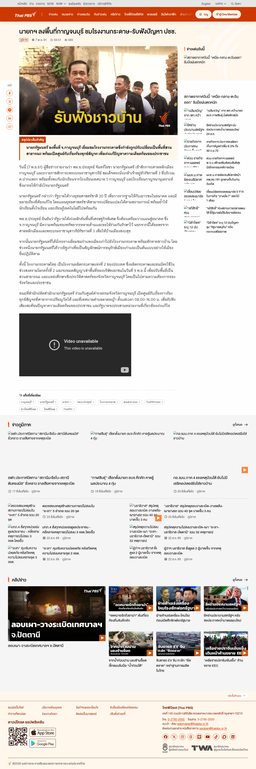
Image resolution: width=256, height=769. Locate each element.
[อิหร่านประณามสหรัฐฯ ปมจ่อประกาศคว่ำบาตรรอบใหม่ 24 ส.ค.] (194, 128)
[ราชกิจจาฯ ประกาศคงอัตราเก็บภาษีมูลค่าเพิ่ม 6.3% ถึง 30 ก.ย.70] (194, 144)
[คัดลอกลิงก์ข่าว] (9, 126)
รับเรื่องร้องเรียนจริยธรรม (124, 707)
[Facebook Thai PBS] (165, 737)
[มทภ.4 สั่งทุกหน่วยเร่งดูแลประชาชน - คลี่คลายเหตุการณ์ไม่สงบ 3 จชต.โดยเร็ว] (24, 533)
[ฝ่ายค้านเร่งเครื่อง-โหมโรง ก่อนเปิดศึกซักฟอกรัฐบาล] (178, 598)
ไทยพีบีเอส (49, 409)
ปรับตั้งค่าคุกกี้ (117, 714)
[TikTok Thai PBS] (216, 737)
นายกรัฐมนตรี (47, 402)
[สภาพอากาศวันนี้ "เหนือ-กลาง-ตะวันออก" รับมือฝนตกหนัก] (217, 73)
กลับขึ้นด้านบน (234, 695)
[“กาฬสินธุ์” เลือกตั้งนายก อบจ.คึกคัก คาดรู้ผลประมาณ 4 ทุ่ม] (128, 452)
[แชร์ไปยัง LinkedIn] (9, 118)
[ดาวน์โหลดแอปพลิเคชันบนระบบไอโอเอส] (42, 732)
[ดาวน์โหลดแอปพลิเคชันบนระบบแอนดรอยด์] (42, 743)
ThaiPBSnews (153, 402)
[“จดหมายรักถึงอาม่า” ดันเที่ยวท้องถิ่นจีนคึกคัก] (131, 598)
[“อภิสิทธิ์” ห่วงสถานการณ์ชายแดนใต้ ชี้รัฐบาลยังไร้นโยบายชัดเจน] (194, 211)
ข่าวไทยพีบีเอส (28, 409)
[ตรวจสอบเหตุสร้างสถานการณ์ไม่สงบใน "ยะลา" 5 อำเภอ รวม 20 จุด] (24, 512)
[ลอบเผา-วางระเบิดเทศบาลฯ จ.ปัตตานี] (57, 613)
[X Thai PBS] (174, 737)
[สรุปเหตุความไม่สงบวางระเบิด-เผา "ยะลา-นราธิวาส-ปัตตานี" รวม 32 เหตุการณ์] (146, 533)
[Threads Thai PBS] (191, 737)
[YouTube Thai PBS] (207, 737)
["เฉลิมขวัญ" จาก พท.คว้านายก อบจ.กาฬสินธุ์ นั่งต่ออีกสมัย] (194, 113)
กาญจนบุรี (26, 402)
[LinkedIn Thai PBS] (233, 737)
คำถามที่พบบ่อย (17, 714)
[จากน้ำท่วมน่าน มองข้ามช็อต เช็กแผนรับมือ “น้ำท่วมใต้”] (131, 643)
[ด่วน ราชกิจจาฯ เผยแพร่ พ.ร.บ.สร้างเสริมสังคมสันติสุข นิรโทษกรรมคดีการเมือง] (194, 161)
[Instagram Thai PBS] (182, 737)
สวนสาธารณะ (131, 402)
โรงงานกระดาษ (107, 402)
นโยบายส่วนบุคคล (52, 707)
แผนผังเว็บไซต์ (16, 707)
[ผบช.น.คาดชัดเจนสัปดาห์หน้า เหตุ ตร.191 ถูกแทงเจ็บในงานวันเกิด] (194, 178)
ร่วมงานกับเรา (49, 714)
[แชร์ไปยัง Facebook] (9, 93)
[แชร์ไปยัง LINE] (9, 110)
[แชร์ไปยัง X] (9, 101)
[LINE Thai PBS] (199, 737)
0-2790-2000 (176, 719)
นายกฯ (65, 402)
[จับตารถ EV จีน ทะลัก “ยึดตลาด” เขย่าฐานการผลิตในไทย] (178, 643)
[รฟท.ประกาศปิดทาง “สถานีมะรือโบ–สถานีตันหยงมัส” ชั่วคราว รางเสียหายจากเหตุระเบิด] (45, 452)
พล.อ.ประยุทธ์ (84, 402)
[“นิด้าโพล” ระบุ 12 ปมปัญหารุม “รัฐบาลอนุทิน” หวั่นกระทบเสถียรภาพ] (194, 225)
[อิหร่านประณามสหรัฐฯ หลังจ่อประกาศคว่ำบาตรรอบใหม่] (226, 598)
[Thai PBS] (26, 14)
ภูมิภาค (23, 40)
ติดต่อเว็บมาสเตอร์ (86, 714)
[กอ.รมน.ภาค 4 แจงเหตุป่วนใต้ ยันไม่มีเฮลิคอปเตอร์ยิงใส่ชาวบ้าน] (210, 452)
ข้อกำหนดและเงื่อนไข (87, 707)
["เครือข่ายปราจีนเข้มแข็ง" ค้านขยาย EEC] (226, 643)
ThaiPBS (67, 409)
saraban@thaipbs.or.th (213, 728)
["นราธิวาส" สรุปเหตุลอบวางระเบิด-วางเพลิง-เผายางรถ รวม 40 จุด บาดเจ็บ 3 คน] (146, 512)
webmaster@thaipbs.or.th (192, 724)
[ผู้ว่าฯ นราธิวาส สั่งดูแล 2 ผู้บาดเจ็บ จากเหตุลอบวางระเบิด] (146, 555)
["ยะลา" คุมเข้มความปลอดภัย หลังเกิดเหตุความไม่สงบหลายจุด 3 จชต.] (24, 555)
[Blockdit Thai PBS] (224, 737)
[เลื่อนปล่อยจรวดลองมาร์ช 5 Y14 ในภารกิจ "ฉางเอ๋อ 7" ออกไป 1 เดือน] (194, 194)
